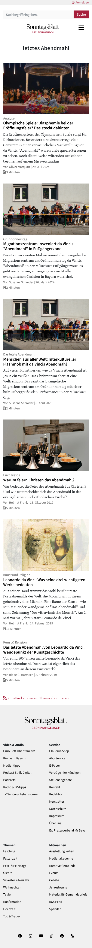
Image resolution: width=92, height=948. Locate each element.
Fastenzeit (10, 858)
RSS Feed (55, 902)
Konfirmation (12, 902)
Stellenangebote (60, 780)
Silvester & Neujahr (16, 880)
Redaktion (56, 794)
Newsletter (56, 801)
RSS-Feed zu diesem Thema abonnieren (38, 697)
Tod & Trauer (11, 916)
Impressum (56, 816)
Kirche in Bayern (14, 758)
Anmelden (82, 2)
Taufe (7, 894)
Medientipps (11, 765)
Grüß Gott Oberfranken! (19, 751)
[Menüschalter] (81, 27)
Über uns (55, 823)
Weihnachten (12, 887)
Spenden (55, 909)
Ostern (7, 873)
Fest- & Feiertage (15, 866)
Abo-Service (57, 758)
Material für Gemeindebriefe (68, 894)
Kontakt (54, 787)
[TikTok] (51, 937)
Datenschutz (57, 809)
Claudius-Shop (59, 751)
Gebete (54, 880)
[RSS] (72, 937)
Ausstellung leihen (61, 851)
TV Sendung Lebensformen (21, 794)
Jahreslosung (58, 887)
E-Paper (54, 765)
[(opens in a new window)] (20, 937)
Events (53, 873)
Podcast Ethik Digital (17, 772)
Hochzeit (9, 909)
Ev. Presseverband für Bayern (68, 830)
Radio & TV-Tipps (14, 787)
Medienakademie (61, 858)
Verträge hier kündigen (64, 772)
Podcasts (9, 780)
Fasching (9, 851)
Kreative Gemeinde (62, 866)
